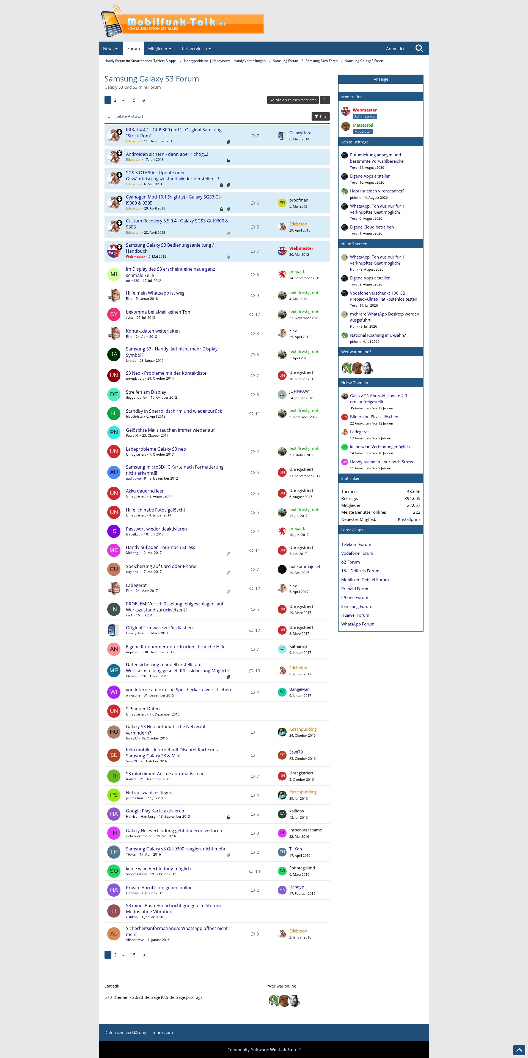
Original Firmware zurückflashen (159, 628)
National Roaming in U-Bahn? (378, 335)
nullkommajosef (304, 566)
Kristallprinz (409, 519)
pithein (355, 197)
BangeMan (299, 689)
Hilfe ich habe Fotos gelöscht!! (157, 510)
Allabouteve (135, 939)
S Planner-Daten (143, 709)
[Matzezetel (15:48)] (357, 368)
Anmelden (396, 48)
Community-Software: (264, 1049)
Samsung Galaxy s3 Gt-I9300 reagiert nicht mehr (176, 849)
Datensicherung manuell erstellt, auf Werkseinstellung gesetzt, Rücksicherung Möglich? (178, 668)
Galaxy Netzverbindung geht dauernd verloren (174, 831)
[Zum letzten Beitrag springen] (282, 135)
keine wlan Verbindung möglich (158, 869)
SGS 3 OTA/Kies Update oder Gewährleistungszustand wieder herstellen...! (172, 176)
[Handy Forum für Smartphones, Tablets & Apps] (264, 21)
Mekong (132, 552)
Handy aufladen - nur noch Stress (160, 547)
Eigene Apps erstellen (370, 176)
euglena (132, 571)
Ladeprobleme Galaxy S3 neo (156, 449)
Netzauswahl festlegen (149, 793)
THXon (131, 854)
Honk (354, 269)
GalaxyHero (300, 132)
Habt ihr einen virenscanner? (377, 191)
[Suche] (419, 48)
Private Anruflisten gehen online (159, 888)
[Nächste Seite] (143, 100)
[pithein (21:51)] (347, 368)
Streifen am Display (146, 392)
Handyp (132, 893)
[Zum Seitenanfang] (519, 1050)
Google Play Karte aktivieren (155, 811)
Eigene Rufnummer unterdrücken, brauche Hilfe (176, 647)
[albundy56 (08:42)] (367, 368)
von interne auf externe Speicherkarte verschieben (178, 690)
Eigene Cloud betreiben (372, 227)
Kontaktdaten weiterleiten (153, 331)
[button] (325, 100)
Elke (129, 298)
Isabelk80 (133, 534)
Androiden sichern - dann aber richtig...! (167, 154)
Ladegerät (136, 585)
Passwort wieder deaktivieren (156, 529)
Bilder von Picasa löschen (374, 416)
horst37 (132, 738)
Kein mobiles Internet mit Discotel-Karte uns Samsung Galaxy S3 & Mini (172, 753)
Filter (324, 116)
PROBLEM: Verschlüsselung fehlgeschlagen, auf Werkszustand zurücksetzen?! (174, 607)
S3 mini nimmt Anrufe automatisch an (165, 774)
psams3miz (135, 798)
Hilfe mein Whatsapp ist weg (155, 293)
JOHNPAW (299, 391)
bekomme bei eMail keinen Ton (158, 312)
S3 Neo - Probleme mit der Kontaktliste (166, 373)
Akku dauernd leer (145, 491)
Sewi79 (131, 761)
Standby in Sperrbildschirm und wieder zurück (174, 411)
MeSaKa (132, 676)
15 (133, 100)
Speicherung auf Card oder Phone (161, 566)
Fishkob (132, 917)
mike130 (132, 280)
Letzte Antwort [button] (129, 116)
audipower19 (136, 478)
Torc (353, 167)
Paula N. (132, 435)
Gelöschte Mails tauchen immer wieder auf (170, 430)
